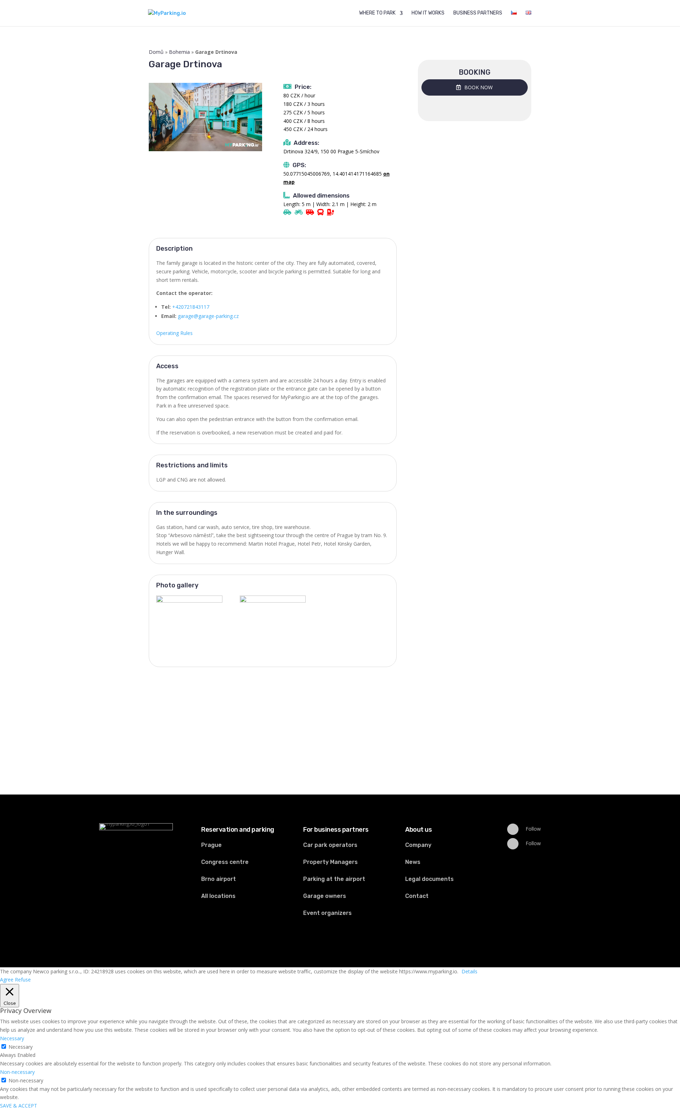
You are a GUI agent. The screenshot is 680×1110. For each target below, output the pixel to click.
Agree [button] (6, 979)
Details (469, 971)
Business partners (477, 13)
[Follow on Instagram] (512, 843)
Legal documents (429, 879)
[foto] (189, 619)
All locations (218, 896)
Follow (533, 828)
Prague (211, 845)
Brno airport (218, 879)
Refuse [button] (23, 979)
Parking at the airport (334, 879)
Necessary (20, 1046)
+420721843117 (190, 306)
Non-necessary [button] (17, 1072)
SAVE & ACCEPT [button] (18, 1105)
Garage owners (324, 896)
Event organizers (327, 913)
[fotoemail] (273, 619)
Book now (478, 87)
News (412, 862)
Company (418, 845)
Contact (417, 896)
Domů (156, 52)
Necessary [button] (12, 1038)
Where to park (377, 13)
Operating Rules (174, 333)
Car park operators (330, 845)
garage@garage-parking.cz (208, 316)
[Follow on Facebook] (512, 829)
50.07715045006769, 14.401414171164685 (332, 173)
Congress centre (225, 862)
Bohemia (179, 52)
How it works (428, 13)
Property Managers (330, 862)
